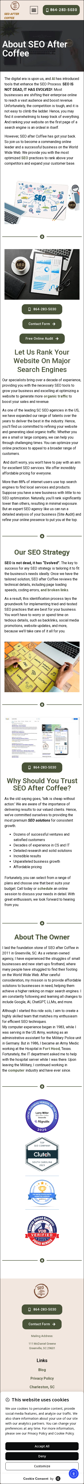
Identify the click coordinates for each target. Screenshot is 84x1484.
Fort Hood (51, 1049)
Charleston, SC (42, 1387)
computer (16, 1070)
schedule (45, 888)
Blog (42, 1370)
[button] (34, 10)
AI (53, 79)
